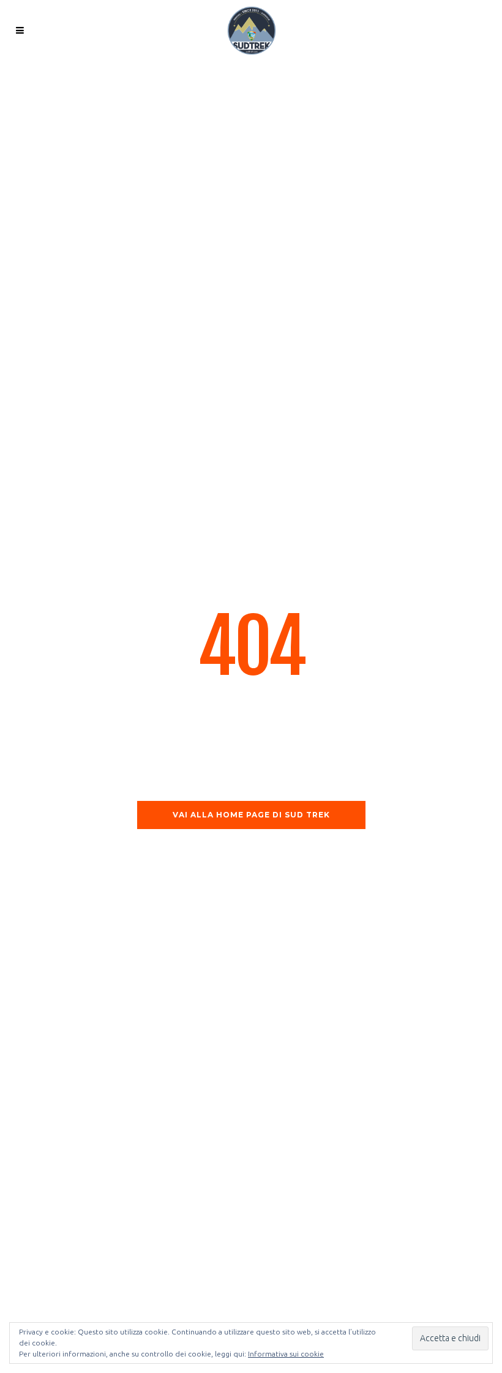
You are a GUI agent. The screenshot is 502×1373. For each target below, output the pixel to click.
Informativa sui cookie (286, 1354)
